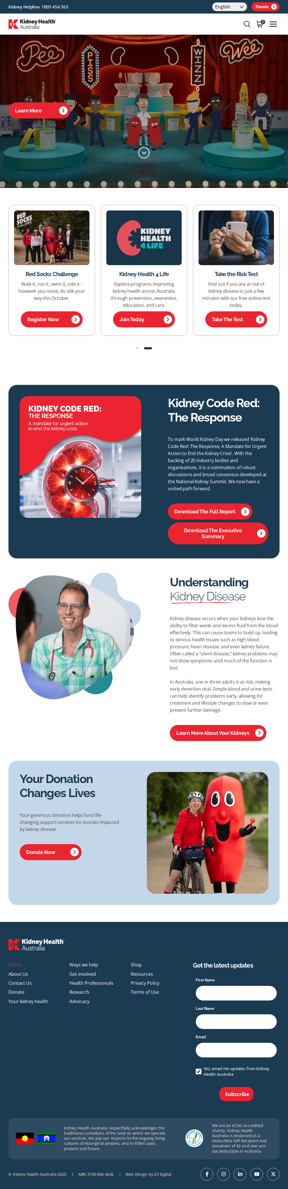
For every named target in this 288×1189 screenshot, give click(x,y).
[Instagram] (223, 1174)
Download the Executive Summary (213, 533)
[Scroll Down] (144, 153)
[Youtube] (256, 1174)
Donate (262, 7)
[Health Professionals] (236, 237)
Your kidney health (28, 1001)
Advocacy (79, 1001)
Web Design (136, 1174)
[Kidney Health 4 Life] (51, 237)
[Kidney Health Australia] (32, 24)
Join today (39, 319)
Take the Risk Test (144, 274)
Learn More (28, 111)
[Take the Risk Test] (144, 237)
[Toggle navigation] (273, 24)
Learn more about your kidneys (212, 733)
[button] (140, 348)
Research (79, 992)
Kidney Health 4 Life (51, 274)
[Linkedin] (240, 1174)
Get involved (82, 974)
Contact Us (20, 983)
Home (14, 965)
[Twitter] (273, 1174)
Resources (142, 974)
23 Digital (163, 1174)
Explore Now (227, 319)
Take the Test (135, 319)
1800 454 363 (54, 7)
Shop (136, 965)
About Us (18, 974)
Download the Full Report (204, 511)
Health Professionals (236, 274)
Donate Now (40, 852)
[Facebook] (207, 1174)
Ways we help (83, 965)
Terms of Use (145, 992)
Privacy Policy (145, 983)
